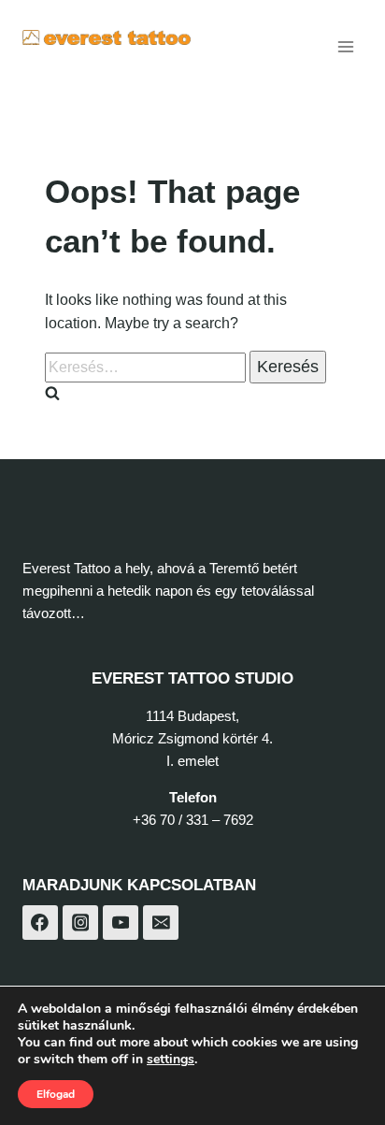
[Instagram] (80, 923)
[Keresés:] (147, 367)
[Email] (160, 923)
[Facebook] (40, 923)
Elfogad (55, 1094)
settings (170, 1059)
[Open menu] (345, 46)
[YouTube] (120, 923)
